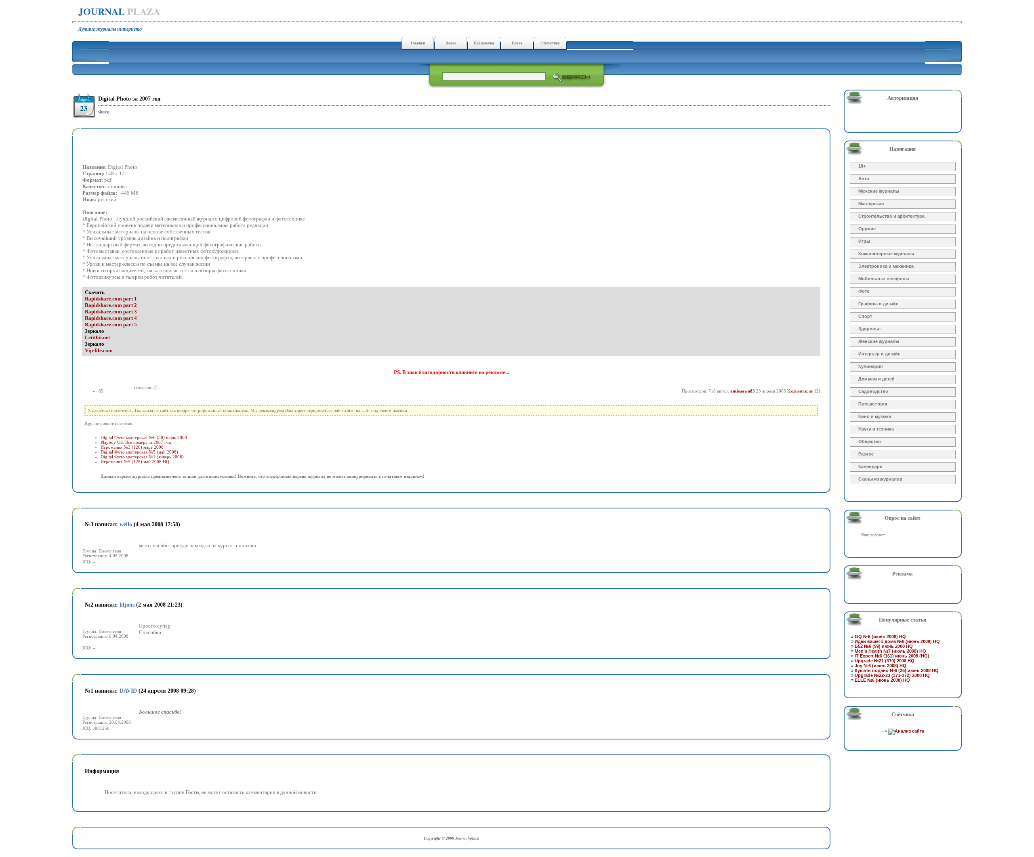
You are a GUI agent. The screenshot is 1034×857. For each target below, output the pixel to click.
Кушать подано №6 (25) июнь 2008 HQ (897, 670)
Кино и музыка (874, 416)
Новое (451, 43)
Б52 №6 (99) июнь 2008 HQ (884, 646)
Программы (484, 43)
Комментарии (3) (803, 391)
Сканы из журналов (880, 479)
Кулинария (870, 366)
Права (517, 43)
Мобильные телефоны (883, 278)
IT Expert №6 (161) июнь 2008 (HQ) (892, 655)
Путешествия (872, 403)
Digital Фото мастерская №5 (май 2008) (139, 452)
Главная (418, 43)
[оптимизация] (906, 731)
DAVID (128, 691)
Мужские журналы (878, 191)
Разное (866, 454)
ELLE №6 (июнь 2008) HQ (882, 680)
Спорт (865, 316)
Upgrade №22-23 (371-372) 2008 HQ (892, 675)
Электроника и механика (886, 266)
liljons (127, 605)
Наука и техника (876, 428)
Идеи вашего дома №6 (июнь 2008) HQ (897, 641)
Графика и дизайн (878, 303)
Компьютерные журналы (886, 253)
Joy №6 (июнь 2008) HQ (880, 665)
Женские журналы (878, 341)
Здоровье (869, 328)
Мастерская (871, 203)
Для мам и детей (876, 378)
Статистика (550, 43)
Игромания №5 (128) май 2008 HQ (135, 461)
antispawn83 (742, 391)
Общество (869, 441)
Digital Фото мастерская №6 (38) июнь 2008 (144, 437)
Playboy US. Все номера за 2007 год (136, 442)
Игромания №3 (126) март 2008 (132, 447)
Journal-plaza (467, 838)
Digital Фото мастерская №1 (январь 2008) (142, 456)
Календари (870, 466)
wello (126, 524)
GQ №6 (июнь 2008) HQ (880, 636)
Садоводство (873, 391)
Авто (863, 178)
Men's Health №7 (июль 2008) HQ (890, 651)
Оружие (867, 228)
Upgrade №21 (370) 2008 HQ (884, 660)
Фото (103, 112)
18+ (862, 166)
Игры (864, 241)
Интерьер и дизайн (879, 353)
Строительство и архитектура (891, 216)
